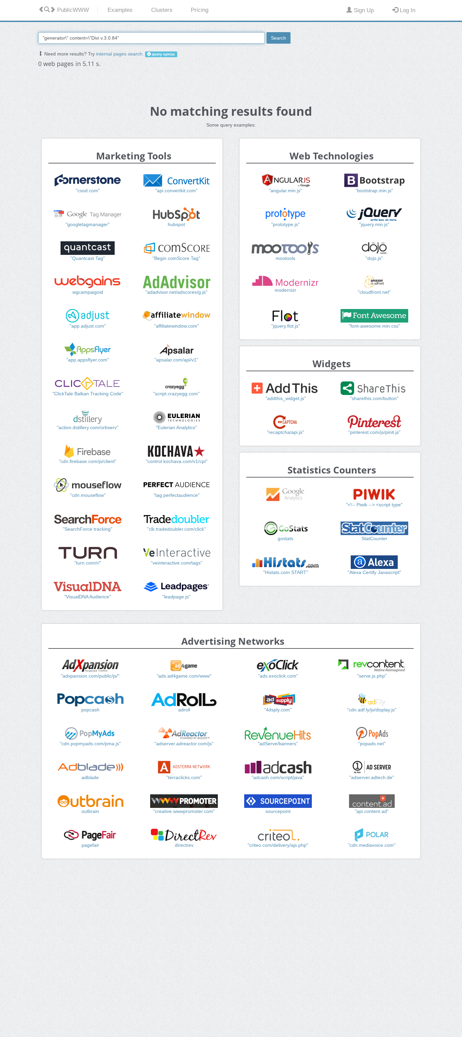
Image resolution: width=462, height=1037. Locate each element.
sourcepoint (278, 811)
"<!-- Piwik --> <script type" (374, 504)
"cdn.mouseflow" (88, 495)
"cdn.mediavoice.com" (371, 845)
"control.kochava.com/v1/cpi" (176, 461)
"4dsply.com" (278, 709)
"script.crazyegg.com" (176, 393)
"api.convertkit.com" (176, 190)
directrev (184, 845)
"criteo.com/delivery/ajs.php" (278, 845)
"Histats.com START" (285, 572)
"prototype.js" (285, 224)
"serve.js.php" (372, 676)
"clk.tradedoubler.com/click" (176, 529)
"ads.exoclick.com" (278, 676)
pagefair (90, 845)
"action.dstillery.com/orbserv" (87, 427)
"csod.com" (88, 190)
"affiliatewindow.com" (176, 326)
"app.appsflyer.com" (87, 359)
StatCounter (374, 538)
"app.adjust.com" (88, 326)
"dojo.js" (374, 258)
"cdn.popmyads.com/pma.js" (90, 743)
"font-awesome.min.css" (374, 326)
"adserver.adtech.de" (371, 777)
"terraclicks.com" (184, 777)
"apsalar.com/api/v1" (176, 359)
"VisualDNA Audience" (87, 596)
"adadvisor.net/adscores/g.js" (176, 292)
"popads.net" (372, 743)
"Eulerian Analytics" (176, 427)
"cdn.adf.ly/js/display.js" (371, 709)
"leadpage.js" (176, 596)
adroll (184, 709)
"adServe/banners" (278, 743)
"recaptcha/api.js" (285, 432)
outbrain (90, 811)
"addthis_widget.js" (285, 398)
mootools (285, 258)
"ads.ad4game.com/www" (184, 676)
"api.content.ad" (372, 811)
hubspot (176, 224)
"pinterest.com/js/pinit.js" (374, 432)
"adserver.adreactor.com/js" (184, 743)
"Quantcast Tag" (87, 258)
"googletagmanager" (88, 224)
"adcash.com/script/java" (278, 777)
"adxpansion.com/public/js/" (90, 676)
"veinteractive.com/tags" (176, 563)
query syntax (163, 54)
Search (278, 38)
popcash (90, 709)
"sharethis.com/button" (374, 398)
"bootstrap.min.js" (374, 190)
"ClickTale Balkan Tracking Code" (87, 393)
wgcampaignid (87, 292)
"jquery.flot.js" (285, 326)
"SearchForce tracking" (87, 529)
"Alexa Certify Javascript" (374, 572)
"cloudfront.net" (374, 292)
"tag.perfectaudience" (177, 495)
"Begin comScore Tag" (176, 258)
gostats (285, 538)
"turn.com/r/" (87, 563)
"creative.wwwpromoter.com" (184, 811)
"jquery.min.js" (374, 224)
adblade (90, 777)
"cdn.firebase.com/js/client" (87, 461)
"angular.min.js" (285, 190)
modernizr (285, 290)
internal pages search (119, 54)
